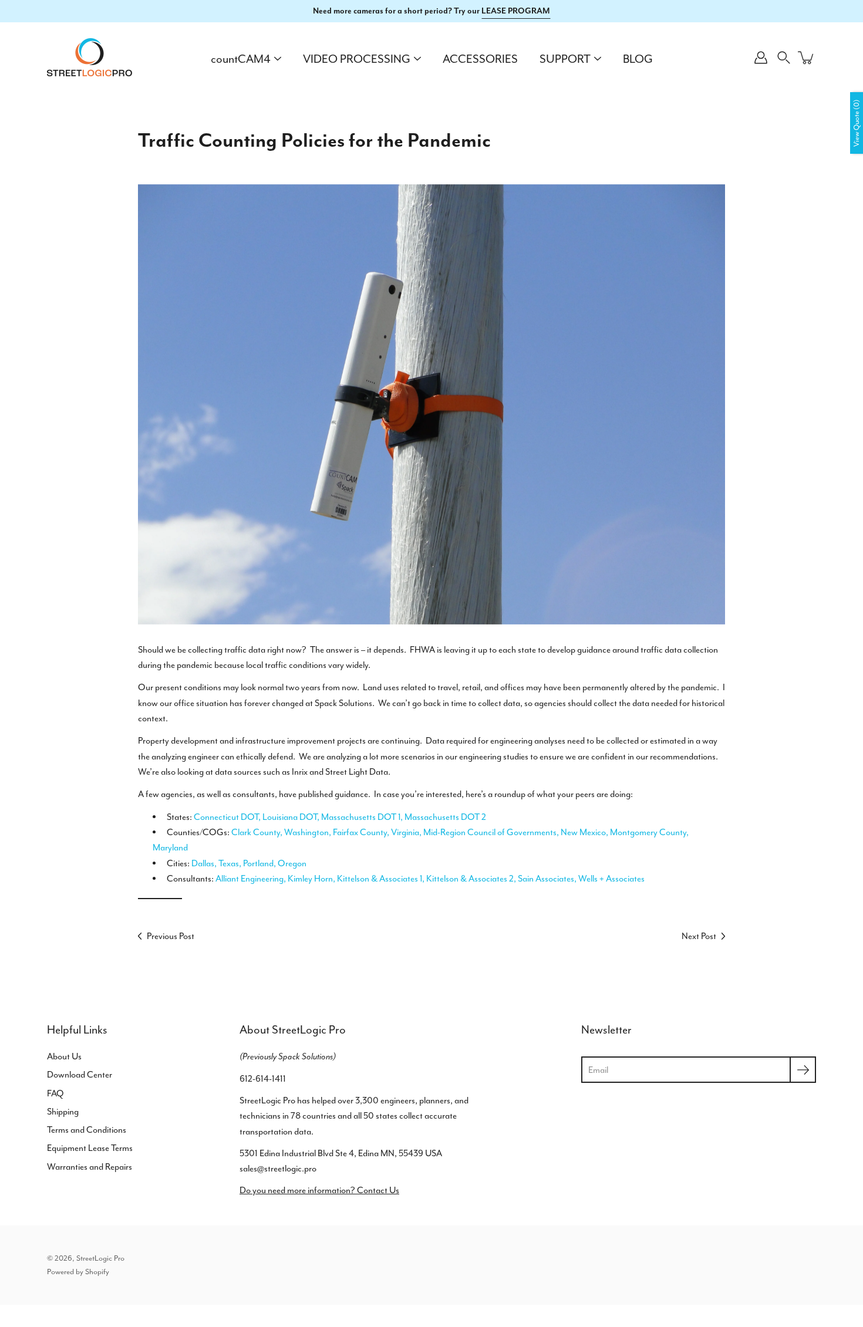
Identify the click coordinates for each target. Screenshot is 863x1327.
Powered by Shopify (78, 1272)
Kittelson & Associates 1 (379, 878)
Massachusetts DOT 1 (360, 817)
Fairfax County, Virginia (376, 832)
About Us (64, 1056)
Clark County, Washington (280, 832)
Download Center (79, 1074)
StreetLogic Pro (100, 1258)
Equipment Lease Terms (90, 1148)
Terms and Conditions (86, 1130)
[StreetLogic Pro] (89, 57)
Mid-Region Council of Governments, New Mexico (514, 832)
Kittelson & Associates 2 (470, 878)
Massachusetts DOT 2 (445, 817)
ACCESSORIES (480, 59)
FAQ (55, 1093)
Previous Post (170, 936)
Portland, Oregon (274, 863)
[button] (783, 57)
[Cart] (806, 57)
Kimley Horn (310, 878)
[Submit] (803, 1069)
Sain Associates (546, 878)
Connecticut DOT (226, 817)
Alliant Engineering (249, 878)
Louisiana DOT (289, 817)
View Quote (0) (856, 123)
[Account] (760, 57)
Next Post (699, 936)
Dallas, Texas (215, 863)
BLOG (638, 59)
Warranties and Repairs (89, 1167)
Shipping (63, 1111)
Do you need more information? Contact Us (319, 1190)
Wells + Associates (611, 878)
